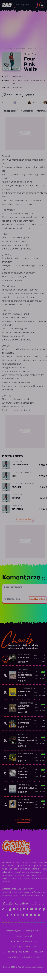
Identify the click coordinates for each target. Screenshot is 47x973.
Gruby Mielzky (24, 688)
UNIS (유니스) (23, 669)
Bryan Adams (24, 655)
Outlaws (15, 498)
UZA (20, 757)
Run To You (24, 658)
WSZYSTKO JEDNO (23, 707)
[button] (42, 5)
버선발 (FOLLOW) (26, 788)
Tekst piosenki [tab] (10, 111)
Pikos (20, 768)
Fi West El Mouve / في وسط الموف (26, 740)
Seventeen (17, 509)
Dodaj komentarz (37, 599)
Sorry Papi (23, 723)
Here (14, 476)
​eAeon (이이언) (24, 800)
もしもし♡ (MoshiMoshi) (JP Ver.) (25, 675)
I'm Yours (16, 487)
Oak (27, 473)
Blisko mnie (24, 692)
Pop (31, 473)
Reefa (34, 484)
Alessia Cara (20, 48)
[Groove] (7, 4)
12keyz (28, 484)
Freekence (22, 734)
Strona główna (7, 48)
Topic (20, 720)
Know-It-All (32, 48)
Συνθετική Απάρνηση (23, 773)
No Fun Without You (26, 804)
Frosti (30, 703)
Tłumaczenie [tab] (27, 111)
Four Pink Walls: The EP (24, 81)
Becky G (28, 720)
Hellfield (21, 703)
